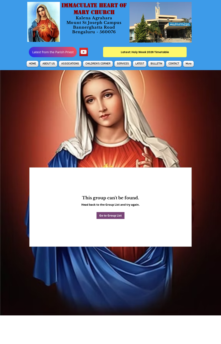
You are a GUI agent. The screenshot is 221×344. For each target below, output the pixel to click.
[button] (48, 64)
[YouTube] (83, 52)
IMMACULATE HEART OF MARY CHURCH (94, 9)
